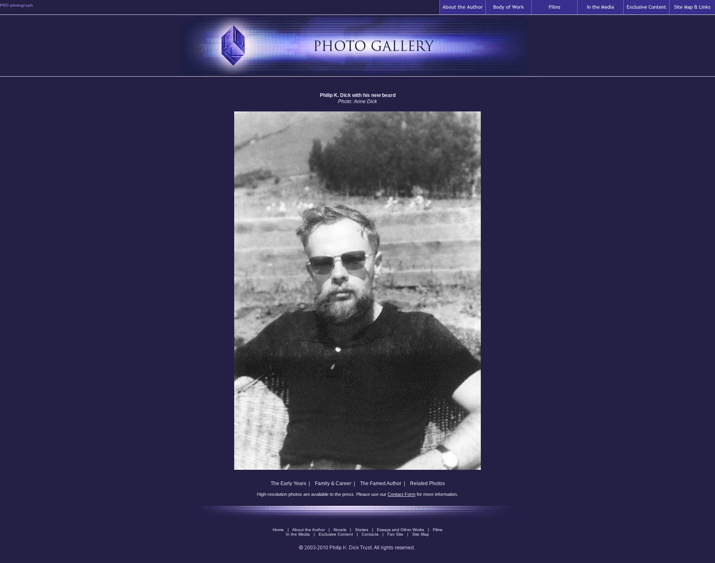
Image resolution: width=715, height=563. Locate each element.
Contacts (371, 534)
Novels (340, 529)
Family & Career (333, 483)
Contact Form (401, 494)
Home (278, 529)
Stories (361, 529)
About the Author (309, 529)
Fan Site (395, 534)
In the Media (298, 534)
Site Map (420, 534)
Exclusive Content (336, 534)
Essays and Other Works (400, 529)
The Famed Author (380, 483)
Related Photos (427, 483)
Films (437, 529)
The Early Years (288, 483)
